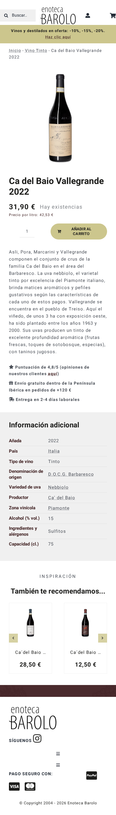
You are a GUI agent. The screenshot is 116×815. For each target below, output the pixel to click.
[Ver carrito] (113, 15)
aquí (52, 374)
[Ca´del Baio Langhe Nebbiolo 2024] (85, 638)
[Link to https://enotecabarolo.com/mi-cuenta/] (87, 15)
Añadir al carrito (81, 231)
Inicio (15, 50)
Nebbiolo (58, 487)
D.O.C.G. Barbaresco (71, 474)
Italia (54, 451)
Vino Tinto (36, 50)
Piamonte (59, 508)
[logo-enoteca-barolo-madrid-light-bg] (58, 8)
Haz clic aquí (58, 37)
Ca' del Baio (61, 497)
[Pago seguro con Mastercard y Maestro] (37, 738)
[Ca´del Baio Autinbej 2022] (30, 638)
